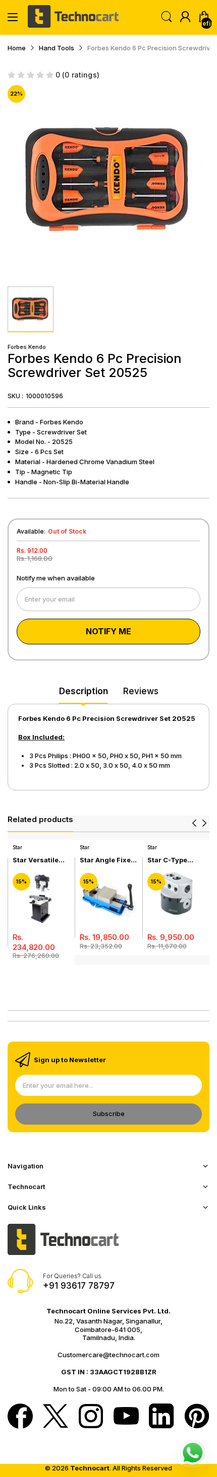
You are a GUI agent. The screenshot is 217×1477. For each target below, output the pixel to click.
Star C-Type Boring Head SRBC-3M (168, 860)
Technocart (90, 1468)
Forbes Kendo (27, 346)
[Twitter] (55, 1417)
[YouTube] (126, 1417)
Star (17, 847)
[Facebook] (20, 1417)
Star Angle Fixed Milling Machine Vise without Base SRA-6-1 (107, 860)
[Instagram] (90, 1417)
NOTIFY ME (108, 631)
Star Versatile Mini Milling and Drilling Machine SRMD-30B (41, 860)
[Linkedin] (161, 1417)
